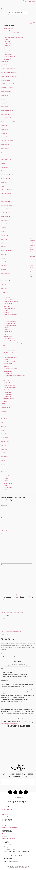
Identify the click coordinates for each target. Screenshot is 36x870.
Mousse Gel (7, 355)
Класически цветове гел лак (12, 350)
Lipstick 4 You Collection (7, 281)
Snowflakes (7, 297)
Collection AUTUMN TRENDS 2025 (9, 72)
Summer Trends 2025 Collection (8, 76)
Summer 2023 (4, 129)
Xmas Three (4, 239)
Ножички (7, 312)
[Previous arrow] (3, 532)
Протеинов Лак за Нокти (11, 341)
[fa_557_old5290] (16, 578)
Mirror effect (4, 415)
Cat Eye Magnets (9, 303)
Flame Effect (4, 472)
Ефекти (6, 401)
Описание (17, 661)
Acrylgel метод (8, 363)
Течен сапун (8, 43)
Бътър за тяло (8, 48)
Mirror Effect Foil (9, 299)
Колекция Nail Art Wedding (11, 301)
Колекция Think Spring (6, 205)
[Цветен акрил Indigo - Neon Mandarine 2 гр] (2, 605)
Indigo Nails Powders (10, 385)
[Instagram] (15, 792)
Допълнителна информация (18, 665)
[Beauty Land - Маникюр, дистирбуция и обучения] (4, 9)
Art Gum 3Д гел (8, 373)
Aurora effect (4, 468)
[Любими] (34, 22)
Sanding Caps (8, 319)
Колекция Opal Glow (6, 91)
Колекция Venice (5, 220)
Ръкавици (7, 327)
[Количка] (31, 22)
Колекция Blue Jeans (6, 159)
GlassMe (3, 464)
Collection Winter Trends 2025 (8, 68)
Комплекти (4, 288)
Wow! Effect (4, 426)
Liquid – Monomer (9, 383)
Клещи (6, 310)
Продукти (3, 723)
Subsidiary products (9, 398)
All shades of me (5, 265)
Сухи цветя (4, 411)
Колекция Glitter (5, 144)
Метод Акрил (7, 381)
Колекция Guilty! (5, 148)
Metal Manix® (4, 456)
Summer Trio (4, 125)
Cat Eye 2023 (4, 103)
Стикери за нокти (5, 407)
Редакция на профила (8, 838)
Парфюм (7, 52)
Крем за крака (8, 50)
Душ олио (7, 41)
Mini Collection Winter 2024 (7, 84)
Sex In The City (4, 167)
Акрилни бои (7, 378)
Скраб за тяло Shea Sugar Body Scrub (14, 37)
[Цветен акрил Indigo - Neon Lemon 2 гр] (2, 624)
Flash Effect (4, 419)
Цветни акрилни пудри (10, 387)
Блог (3, 823)
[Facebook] (10, 792)
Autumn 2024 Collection (7, 87)
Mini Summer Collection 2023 (8, 122)
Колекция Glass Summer (7, 140)
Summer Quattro (5, 262)
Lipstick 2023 (4, 246)
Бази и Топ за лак (9, 339)
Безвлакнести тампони (10, 323)
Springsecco (4, 243)
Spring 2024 (4, 99)
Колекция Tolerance (6, 209)
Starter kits (4, 284)
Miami (2, 186)
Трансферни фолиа (9, 295)
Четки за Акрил (8, 394)
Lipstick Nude (4, 254)
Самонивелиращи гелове (11, 357)
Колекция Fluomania (6, 193)
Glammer (3, 460)
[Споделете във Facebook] (11, 657)
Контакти (5, 825)
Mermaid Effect (5, 441)
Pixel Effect (4, 449)
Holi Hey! (3, 258)
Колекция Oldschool (6, 118)
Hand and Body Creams (10, 31)
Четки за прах (8, 331)
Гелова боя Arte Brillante (11, 368)
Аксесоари (7, 306)
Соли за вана (8, 45)
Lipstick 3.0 (3, 171)
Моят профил (6, 834)
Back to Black (4, 277)
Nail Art (6, 293)
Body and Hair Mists (10, 35)
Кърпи (6, 485)
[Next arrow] (6, 532)
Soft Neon (3, 228)
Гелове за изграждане (10, 361)
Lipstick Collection (5, 178)
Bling (2, 422)
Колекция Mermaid (5, 114)
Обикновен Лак (8, 336)
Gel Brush (6, 366)
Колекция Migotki (5, 106)
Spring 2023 (4, 133)
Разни (6, 489)
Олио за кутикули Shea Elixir (12, 33)
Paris (2, 197)
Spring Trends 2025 (5, 80)
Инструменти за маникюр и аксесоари (14, 317)
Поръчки (4, 836)
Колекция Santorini (5, 201)
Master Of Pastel (5, 224)
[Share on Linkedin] (17, 657)
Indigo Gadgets (8, 483)
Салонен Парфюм (9, 54)
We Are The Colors (5, 212)
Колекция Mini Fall (5, 273)
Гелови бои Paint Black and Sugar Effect (15, 375)
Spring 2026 (4, 65)
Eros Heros (3, 269)
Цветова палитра (9, 487)
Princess (3, 430)
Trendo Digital (23, 867)
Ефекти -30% (4, 403)
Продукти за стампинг (10, 325)
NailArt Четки (8, 396)
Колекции (6, 59)
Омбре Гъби (7, 329)
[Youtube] (21, 792)
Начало (3, 500)
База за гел (7, 359)
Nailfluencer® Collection (7, 190)
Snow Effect (4, 445)
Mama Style (4, 182)
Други (6, 334)
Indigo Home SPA (8, 28)
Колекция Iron (4, 156)
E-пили (6, 480)
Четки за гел (8, 392)
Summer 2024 (4, 95)
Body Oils (7, 39)
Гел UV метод (7, 353)
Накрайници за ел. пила (11, 314)
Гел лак (6, 346)
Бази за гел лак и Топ (10, 348)
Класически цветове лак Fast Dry (13, 343)
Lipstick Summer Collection (7, 175)
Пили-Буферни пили (10, 308)
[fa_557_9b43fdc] (7, 510)
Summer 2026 (4, 61)
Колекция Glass (5, 137)
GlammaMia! (4, 434)
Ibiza (2, 152)
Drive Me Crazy (4, 235)
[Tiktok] (26, 792)
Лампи (6, 478)
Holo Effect (3, 453)
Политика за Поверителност (10, 827)
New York (3, 163)
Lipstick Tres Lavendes (6, 250)
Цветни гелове (8, 371)
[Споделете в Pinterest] (14, 657)
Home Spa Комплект (10, 56)
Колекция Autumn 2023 (7, 110)
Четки (5, 390)
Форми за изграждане (10, 321)
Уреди (5, 476)
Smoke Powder (4, 437)
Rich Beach (3, 231)
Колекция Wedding (5, 216)
